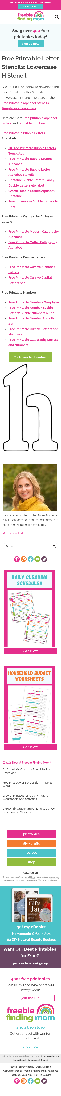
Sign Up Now (30, 43)
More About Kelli (13, 533)
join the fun (30, 998)
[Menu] (4, 17)
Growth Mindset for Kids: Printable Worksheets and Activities (25, 797)
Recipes (31, 853)
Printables (31, 834)
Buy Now (30, 650)
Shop (31, 862)
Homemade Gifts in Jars (31, 934)
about (13, 1066)
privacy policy (26, 1066)
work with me (43, 1066)
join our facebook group (30, 963)
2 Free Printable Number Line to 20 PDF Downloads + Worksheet (29, 810)
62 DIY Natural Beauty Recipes (31, 940)
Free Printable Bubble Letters (23, 133)
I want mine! (30, 6)
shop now (30, 1047)
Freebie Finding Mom (30, 16)
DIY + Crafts (31, 843)
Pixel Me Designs (42, 1075)
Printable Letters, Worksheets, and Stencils (22, 1056)
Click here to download (31, 357)
